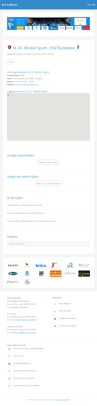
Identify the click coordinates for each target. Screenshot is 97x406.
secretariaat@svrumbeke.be (25, 320)
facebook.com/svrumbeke (25, 370)
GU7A (17, 54)
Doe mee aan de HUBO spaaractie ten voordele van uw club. (32, 221)
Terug (11, 62)
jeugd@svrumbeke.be (27, 332)
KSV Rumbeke (10, 4)
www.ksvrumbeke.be (67, 325)
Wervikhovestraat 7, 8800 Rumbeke (28, 348)
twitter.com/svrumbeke (24, 378)
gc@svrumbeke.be (21, 307)
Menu (89, 5)
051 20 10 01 (19, 356)
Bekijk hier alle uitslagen (48, 162)
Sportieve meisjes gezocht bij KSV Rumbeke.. (26, 213)
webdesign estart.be (62, 400)
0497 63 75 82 (64, 311)
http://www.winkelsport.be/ (27, 84)
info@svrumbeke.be (22, 363)
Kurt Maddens (65, 303)
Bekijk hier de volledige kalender (48, 184)
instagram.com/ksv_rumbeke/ (26, 385)
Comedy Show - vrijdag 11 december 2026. (24, 205)
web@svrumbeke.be (67, 318)
